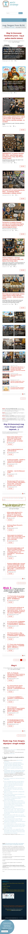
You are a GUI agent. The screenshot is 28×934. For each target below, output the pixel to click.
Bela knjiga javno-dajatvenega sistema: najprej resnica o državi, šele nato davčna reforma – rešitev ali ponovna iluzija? (13, 283)
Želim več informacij (4, 929)
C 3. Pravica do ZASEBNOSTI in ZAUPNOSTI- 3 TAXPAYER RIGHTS (15, 697)
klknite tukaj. (12, 753)
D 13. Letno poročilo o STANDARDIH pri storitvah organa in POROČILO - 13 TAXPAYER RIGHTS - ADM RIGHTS (16, 623)
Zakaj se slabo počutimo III (12, 749)
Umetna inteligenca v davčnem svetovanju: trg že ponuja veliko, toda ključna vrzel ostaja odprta (13, 247)
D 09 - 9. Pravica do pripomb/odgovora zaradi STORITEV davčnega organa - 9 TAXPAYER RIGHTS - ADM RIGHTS (16, 709)
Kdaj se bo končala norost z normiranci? (5, 376)
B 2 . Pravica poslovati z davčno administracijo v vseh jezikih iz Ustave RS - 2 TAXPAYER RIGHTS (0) (16, 687)
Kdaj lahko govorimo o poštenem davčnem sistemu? (13, 766)
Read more (22, 129)
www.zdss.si (22, 834)
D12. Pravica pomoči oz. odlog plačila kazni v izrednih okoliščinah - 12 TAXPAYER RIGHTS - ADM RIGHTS (16, 634)
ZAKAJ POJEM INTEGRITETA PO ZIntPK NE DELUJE (15, 450)
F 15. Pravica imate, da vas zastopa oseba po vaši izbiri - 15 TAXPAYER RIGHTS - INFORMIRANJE (15, 597)
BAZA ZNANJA (11, 27)
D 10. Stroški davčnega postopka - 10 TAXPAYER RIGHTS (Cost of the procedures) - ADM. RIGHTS (15, 721)
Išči (21, 13)
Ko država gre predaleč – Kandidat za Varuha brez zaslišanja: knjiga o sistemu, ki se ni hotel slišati (16, 461)
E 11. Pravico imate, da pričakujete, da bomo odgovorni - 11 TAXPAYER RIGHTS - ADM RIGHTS (15, 646)
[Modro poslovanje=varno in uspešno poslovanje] (10, 3)
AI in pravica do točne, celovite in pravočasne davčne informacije (5, 388)
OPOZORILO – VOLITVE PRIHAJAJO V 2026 (16, 471)
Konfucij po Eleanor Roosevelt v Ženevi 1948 (15, 525)
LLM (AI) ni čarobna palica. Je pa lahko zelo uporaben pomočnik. (5, 382)
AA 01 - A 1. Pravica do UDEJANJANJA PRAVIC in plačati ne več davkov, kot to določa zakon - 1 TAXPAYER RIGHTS (16, 675)
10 (19, 498)
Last (4, 499)
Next (22, 498)
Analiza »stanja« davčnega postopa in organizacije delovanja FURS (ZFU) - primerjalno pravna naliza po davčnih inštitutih (13, 789)
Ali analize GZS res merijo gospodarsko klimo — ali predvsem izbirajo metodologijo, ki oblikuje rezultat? (13, 180)
